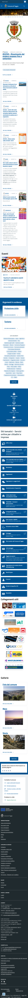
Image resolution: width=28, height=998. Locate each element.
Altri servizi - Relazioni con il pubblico (9, 875)
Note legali (3, 963)
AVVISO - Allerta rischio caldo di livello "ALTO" (9, 139)
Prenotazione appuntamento (8, 972)
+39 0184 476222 (9, 910)
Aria (19, 340)
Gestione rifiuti (20, 355)
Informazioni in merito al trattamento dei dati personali (14, 958)
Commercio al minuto (8, 347)
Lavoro (6, 362)
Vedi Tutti (14, 382)
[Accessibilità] (4, 994)
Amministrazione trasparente (8, 967)
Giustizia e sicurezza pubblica (7, 861)
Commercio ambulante (19, 347)
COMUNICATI (8, 210)
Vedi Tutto (14, 759)
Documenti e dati (5, 825)
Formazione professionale (10, 355)
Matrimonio (11, 362)
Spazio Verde (9, 373)
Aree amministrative (6, 823)
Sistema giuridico (20, 370)
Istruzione (22, 360)
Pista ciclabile (14, 366)
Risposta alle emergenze (9, 370)
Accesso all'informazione (9, 338)
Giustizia (5, 357)
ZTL (12, 377)
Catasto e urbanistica (6, 856)
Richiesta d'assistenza (6, 974)
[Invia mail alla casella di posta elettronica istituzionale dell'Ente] (11, 913)
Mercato (17, 362)
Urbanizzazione (20, 375)
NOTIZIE (6, 52)
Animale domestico (12, 340)
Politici (2, 834)
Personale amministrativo (7, 832)
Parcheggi (11, 364)
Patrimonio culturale (19, 364)
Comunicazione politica (12, 351)
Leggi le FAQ (4, 969)
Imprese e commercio (6, 863)
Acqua (17, 338)
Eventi (2, 897)
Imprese (22, 357)
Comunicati (3, 885)
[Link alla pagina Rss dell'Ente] (4, 981)
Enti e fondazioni (5, 828)
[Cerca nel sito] (23, 6)
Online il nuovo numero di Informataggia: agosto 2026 (10, 197)
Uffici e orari (3, 937)
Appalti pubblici (4, 852)
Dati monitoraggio (5, 989)
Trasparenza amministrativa (10, 375)
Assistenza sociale (19, 342)
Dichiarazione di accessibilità (7, 965)
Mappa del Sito (19, 991)
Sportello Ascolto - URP (6, 935)
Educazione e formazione (7, 858)
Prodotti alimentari (11, 368)
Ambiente (3, 847)
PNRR (15, 377)
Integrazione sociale (15, 360)
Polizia (19, 366)
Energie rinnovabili (12, 353)
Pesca (8, 366)
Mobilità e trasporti (5, 865)
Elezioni (19, 351)
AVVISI (6, 159)
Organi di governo (5, 830)
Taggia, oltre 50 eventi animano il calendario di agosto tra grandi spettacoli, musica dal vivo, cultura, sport (10, 217)
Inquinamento (6, 360)
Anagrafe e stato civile (6, 849)
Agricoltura (22, 338)
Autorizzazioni (4, 854)
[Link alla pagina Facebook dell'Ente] (2, 981)
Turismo (2, 872)
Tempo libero (19, 373)
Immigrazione (12, 357)
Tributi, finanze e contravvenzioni (8, 870)
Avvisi (2, 887)
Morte (21, 362)
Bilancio (11, 345)
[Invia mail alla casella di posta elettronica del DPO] (13, 947)
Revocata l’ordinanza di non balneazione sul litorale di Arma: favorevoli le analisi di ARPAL (10, 86)
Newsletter (3, 983)
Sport (14, 373)
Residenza (18, 368)
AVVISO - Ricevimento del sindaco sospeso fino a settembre (13, 56)
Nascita (6, 364)
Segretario (3, 839)
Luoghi (2, 895)
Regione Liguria (5, 1)
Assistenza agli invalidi (9, 342)
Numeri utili (3, 939)
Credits (8, 991)
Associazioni (6, 345)
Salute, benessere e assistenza (8, 868)
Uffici (2, 837)
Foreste (18, 353)
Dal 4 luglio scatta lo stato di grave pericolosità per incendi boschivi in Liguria (10, 164)
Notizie (2, 882)
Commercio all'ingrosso (20, 345)
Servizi (16, 989)
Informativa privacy (5, 961)
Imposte (17, 357)
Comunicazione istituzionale (14, 349)
